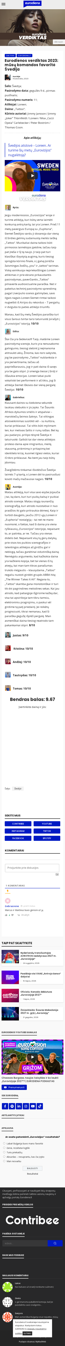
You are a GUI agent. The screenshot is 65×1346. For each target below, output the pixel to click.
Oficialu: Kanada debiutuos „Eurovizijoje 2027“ (36, 993)
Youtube (47, 823)
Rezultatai (32, 1173)
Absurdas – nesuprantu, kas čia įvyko (25, 1156)
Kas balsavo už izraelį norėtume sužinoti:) (34, 1287)
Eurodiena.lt (24, 55)
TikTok (47, 831)
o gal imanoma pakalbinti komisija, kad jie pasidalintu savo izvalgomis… (34, 1303)
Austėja (16, 76)
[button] (32, 1079)
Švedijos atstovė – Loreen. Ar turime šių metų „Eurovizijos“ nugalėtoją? (29, 150)
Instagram (18, 831)
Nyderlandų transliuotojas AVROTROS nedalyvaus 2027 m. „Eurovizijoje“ (38, 955)
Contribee (18, 823)
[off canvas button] (3, 4)
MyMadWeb (40, 1341)
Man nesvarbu (14, 1161)
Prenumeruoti (16, 1087)
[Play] (32, 175)
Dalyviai (10, 55)
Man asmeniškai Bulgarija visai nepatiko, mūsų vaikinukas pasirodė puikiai (36, 1318)
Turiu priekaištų (14, 1152)
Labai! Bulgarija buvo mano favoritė (25, 1143)
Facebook (18, 838)
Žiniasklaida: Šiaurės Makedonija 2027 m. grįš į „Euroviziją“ (39, 1012)
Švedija (17, 788)
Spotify (47, 838)
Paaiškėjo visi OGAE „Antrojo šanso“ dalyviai (41, 975)
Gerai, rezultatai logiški (18, 1147)
